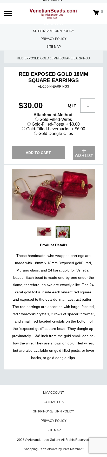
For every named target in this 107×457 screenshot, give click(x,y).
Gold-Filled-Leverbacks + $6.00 (55, 129)
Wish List (84, 155)
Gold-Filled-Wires (55, 119)
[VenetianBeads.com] (53, 14)
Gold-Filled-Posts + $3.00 (55, 124)
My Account (53, 392)
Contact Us (54, 402)
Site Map (53, 46)
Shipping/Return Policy (53, 31)
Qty (72, 105)
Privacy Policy (53, 39)
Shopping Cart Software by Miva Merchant (53, 449)
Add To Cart (38, 153)
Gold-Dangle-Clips (55, 133)
